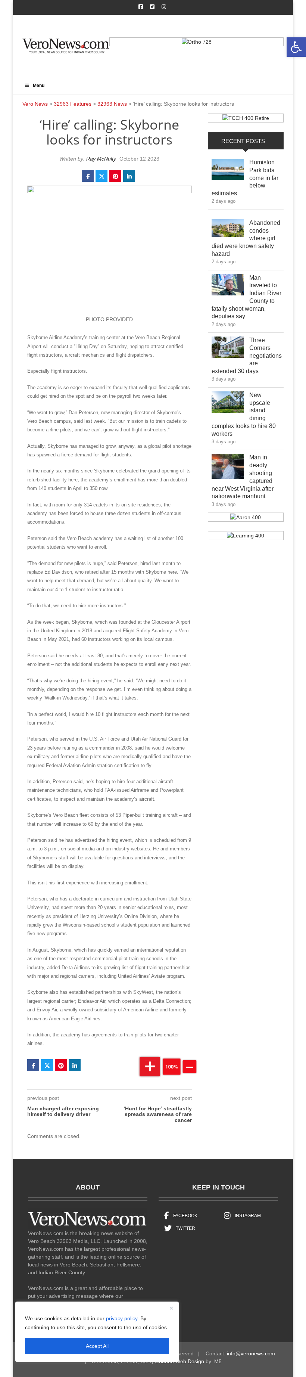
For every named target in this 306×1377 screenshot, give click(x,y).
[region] (97, 1332)
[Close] (171, 1307)
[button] (296, 47)
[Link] (228, 171)
